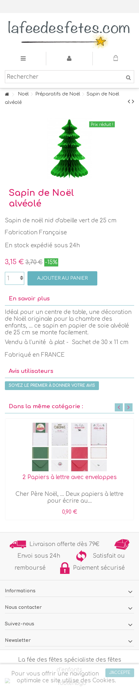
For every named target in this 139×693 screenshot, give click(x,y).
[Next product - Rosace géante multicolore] (133, 102)
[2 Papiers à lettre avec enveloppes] (69, 447)
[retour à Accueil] (7, 95)
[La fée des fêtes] (69, 32)
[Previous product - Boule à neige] (129, 102)
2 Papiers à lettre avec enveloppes (70, 477)
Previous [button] (119, 407)
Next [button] (128, 407)
